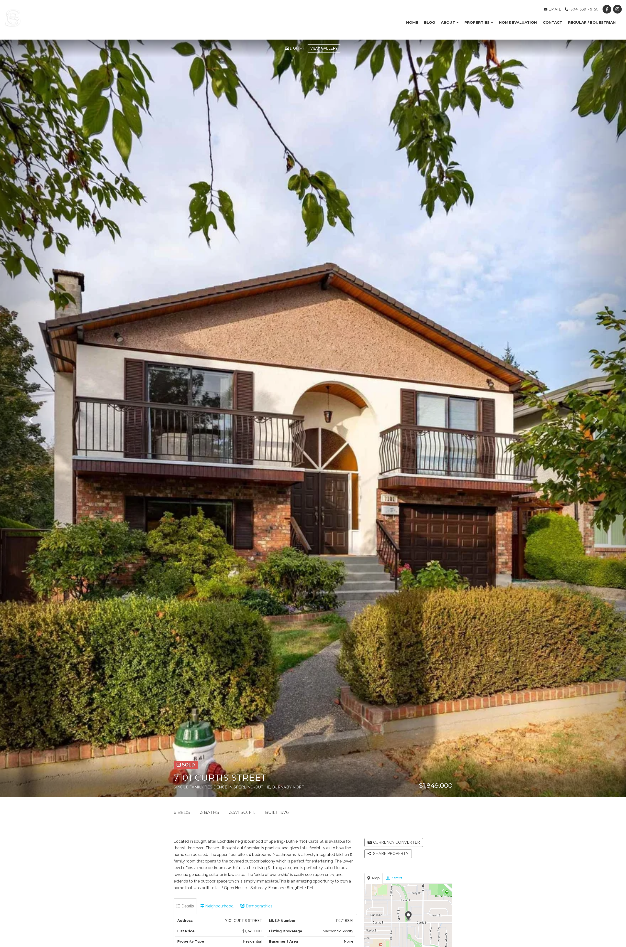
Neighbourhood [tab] (219, 906)
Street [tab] (396, 878)
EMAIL (554, 9)
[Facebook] (607, 9)
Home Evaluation (518, 22)
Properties (477, 22)
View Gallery (324, 48)
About (448, 22)
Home (412, 22)
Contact (552, 22)
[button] (37, 418)
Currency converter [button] (396, 842)
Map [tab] (375, 878)
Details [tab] (187, 906)
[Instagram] (617, 9)
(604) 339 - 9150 (583, 9)
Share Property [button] (390, 853)
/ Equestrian (592, 22)
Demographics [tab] (258, 906)
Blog (429, 22)
